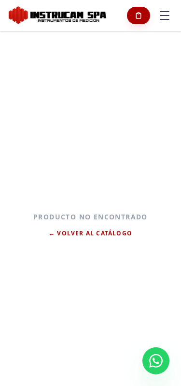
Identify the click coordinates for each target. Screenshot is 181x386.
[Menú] (164, 15)
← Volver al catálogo (90, 233)
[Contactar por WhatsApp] (155, 360)
